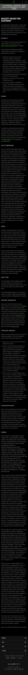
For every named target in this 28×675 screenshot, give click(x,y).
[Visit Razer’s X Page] (13, 669)
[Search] (22, 2)
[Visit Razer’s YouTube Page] (15, 669)
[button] (2, 2)
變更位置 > (18, 664)
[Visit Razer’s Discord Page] (22, 669)
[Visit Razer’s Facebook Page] (6, 669)
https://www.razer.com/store (9, 45)
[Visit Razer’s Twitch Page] (20, 669)
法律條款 (7, 658)
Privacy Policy (6, 139)
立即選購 (14, 8)
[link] (13, 2)
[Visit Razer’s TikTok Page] (17, 669)
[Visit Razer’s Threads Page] (10, 669)
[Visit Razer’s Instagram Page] (8, 669)
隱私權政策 (13, 658)
